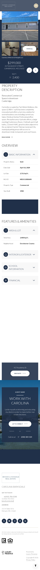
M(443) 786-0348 (10, 496)
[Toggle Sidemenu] (36, 5)
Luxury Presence (31, 554)
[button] (20, 424)
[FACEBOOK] (20, 521)
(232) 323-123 (26, 437)
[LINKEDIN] (25, 521)
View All (29, 49)
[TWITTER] (4, 521)
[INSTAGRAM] (14, 521)
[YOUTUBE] (9, 521)
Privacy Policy (30, 560)
